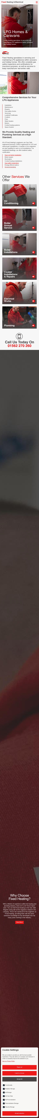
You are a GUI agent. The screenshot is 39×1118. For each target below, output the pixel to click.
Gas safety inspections (12, 163)
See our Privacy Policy (8, 1061)
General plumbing (10, 167)
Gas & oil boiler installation (13, 155)
